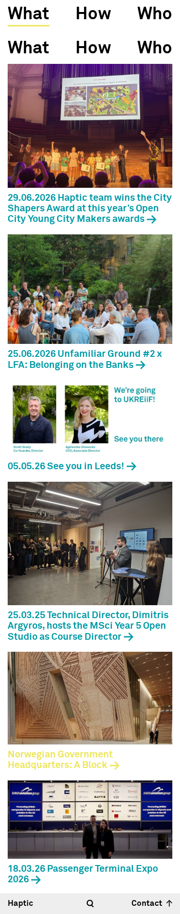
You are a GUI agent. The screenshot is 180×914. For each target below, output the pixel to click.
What (28, 14)
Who (154, 14)
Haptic (20, 904)
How (93, 14)
